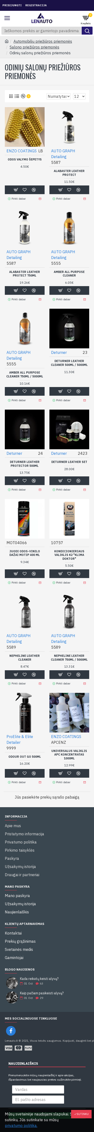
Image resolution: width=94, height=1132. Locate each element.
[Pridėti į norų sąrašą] (24, 773)
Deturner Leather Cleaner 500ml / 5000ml (69, 363)
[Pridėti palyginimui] (33, 773)
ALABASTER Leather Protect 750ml (24, 273)
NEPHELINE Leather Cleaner (24, 657)
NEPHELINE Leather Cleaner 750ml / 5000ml (69, 657)
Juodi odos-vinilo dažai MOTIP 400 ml (24, 553)
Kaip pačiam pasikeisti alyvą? (42, 993)
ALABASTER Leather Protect (69, 173)
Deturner (59, 352)
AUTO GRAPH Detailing (63, 153)
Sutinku (83, 1114)
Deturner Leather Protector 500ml (25, 464)
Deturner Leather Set (69, 462)
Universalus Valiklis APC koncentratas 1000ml (69, 754)
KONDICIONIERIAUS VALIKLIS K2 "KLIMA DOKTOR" (69, 554)
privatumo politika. (21, 1125)
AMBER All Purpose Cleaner (69, 273)
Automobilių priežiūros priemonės (42, 41)
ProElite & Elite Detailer (20, 739)
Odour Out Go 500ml (24, 756)
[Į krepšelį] (15, 773)
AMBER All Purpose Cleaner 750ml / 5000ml (24, 374)
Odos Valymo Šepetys (25, 159)
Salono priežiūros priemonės (34, 47)
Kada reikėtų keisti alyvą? (39, 979)
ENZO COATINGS (22, 150)
